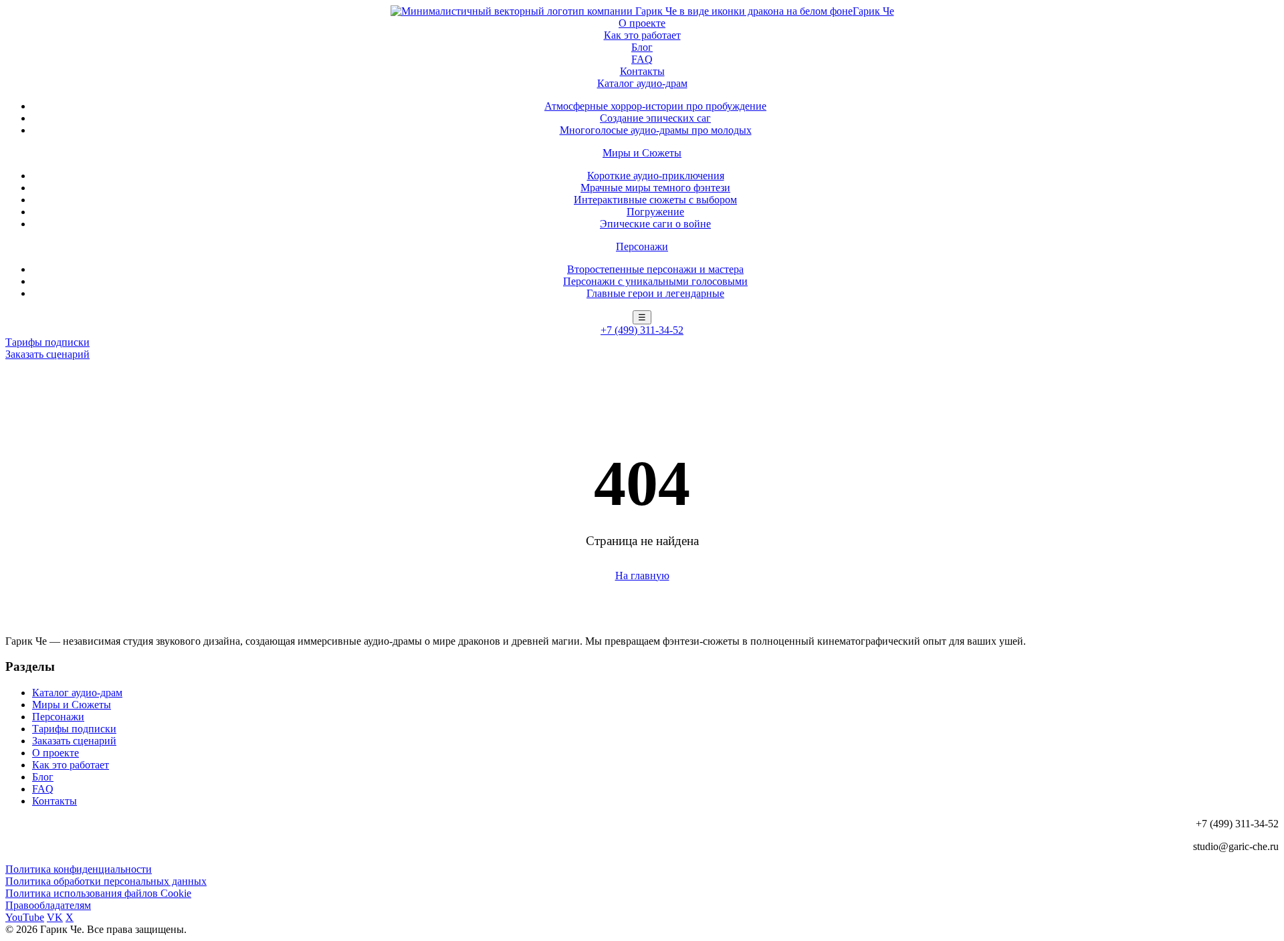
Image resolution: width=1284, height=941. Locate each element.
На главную (642, 575)
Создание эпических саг (655, 118)
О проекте (642, 23)
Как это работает (642, 35)
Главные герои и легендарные (655, 293)
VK (55, 917)
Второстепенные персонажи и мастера (655, 269)
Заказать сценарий (47, 354)
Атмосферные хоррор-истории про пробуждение (655, 106)
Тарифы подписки (47, 342)
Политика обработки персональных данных (106, 881)
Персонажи (642, 246)
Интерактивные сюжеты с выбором (655, 199)
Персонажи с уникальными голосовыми (655, 281)
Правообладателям (48, 905)
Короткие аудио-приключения (655, 175)
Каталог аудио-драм (642, 83)
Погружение (655, 211)
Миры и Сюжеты (642, 153)
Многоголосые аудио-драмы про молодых (656, 130)
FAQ (642, 59)
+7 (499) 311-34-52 (642, 330)
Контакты (642, 71)
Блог (642, 47)
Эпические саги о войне (655, 223)
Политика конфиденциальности (78, 869)
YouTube (24, 917)
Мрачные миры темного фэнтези (655, 187)
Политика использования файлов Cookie (98, 893)
